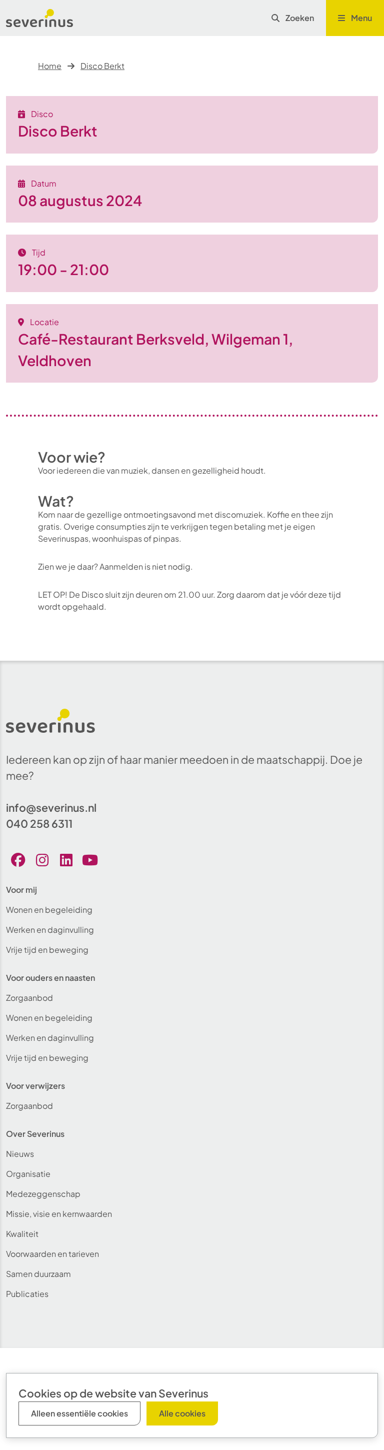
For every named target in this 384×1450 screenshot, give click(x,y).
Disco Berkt (102, 66)
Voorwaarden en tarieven (52, 1253)
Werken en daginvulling (50, 929)
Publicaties (27, 1293)
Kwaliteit (22, 1233)
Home (50, 66)
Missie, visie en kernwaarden (59, 1213)
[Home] (39, 18)
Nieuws (20, 1153)
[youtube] (90, 860)
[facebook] (18, 860)
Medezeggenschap (43, 1193)
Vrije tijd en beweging (47, 949)
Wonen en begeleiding (49, 909)
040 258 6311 (39, 823)
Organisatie (28, 1173)
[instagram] (42, 860)
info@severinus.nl (51, 807)
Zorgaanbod (29, 997)
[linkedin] (66, 860)
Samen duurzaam (38, 1273)
